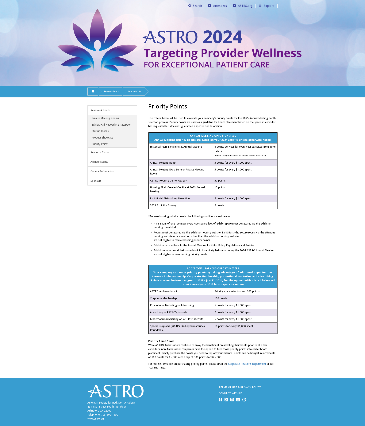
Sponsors (95, 180)
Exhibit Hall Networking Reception (111, 124)
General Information (102, 171)
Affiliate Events (99, 161)
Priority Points (134, 91)
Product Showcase (102, 137)
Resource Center (100, 152)
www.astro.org (96, 418)
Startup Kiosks (100, 131)
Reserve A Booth (111, 91)
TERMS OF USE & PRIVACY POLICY (240, 387)
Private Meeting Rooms (105, 118)
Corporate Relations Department (247, 363)
